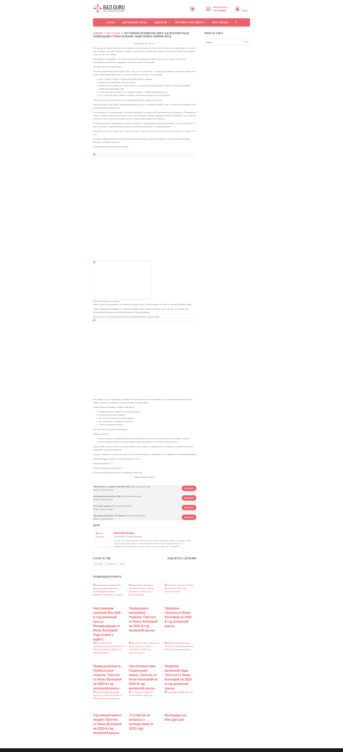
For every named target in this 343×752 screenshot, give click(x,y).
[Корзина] (197, 7)
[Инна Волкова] (103, 539)
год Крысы (111, 564)
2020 (122, 564)
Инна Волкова (124, 533)
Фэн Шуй (98, 564)
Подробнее (189, 488)
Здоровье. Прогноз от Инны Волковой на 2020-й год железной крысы (179, 617)
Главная (98, 33)
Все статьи (113, 33)
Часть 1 (151, 43)
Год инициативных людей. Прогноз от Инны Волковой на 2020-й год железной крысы (107, 724)
